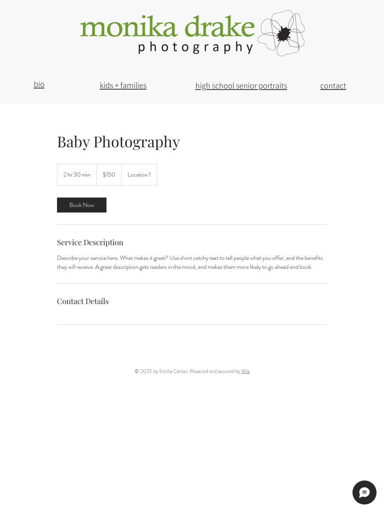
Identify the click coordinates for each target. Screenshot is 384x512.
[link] (81, 205)
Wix (246, 371)
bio (39, 84)
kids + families (123, 85)
